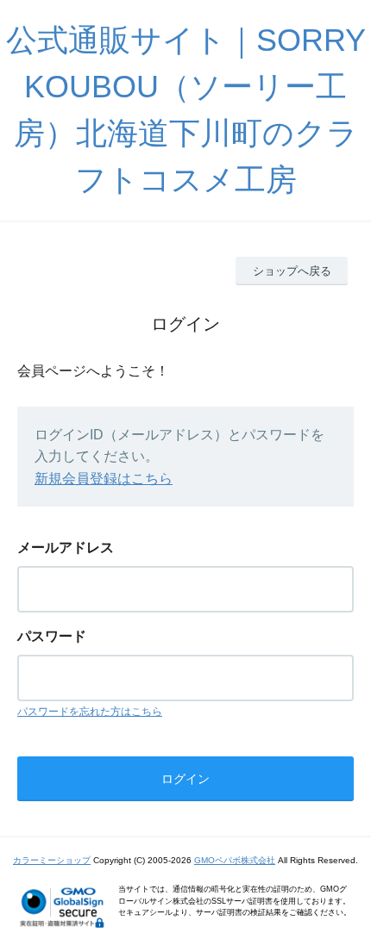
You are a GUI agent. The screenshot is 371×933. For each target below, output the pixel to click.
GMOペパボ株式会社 (234, 860)
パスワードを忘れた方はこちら (89, 712)
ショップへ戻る (292, 270)
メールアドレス (65, 547)
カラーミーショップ (52, 860)
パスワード (51, 636)
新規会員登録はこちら (104, 478)
